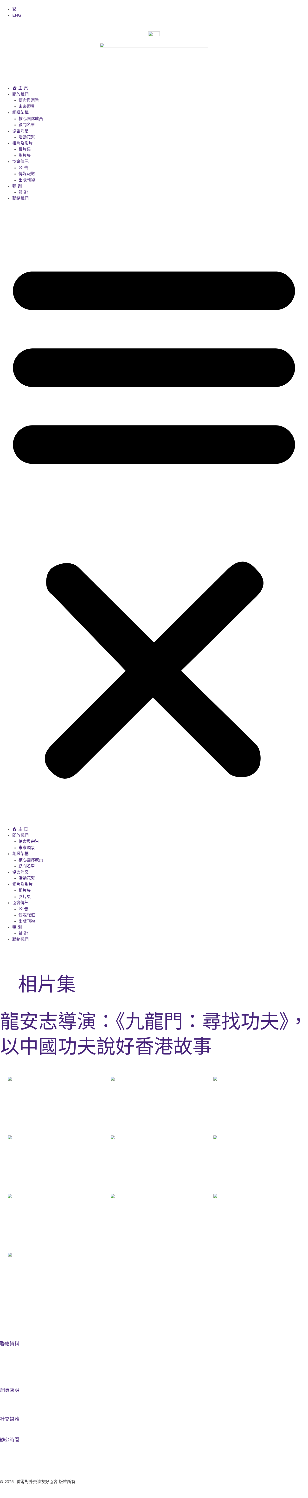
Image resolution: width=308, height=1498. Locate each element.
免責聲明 (6, 1396)
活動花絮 (27, 137)
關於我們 (20, 94)
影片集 (25, 155)
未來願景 (27, 106)
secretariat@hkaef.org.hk (26, 1376)
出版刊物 (27, 180)
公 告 (23, 167)
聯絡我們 (20, 198)
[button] (154, 517)
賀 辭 (23, 192)
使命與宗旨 (29, 100)
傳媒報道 (27, 173)
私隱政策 (6, 1405)
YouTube (13, 1425)
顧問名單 (27, 124)
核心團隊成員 (31, 118)
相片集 (25, 149)
